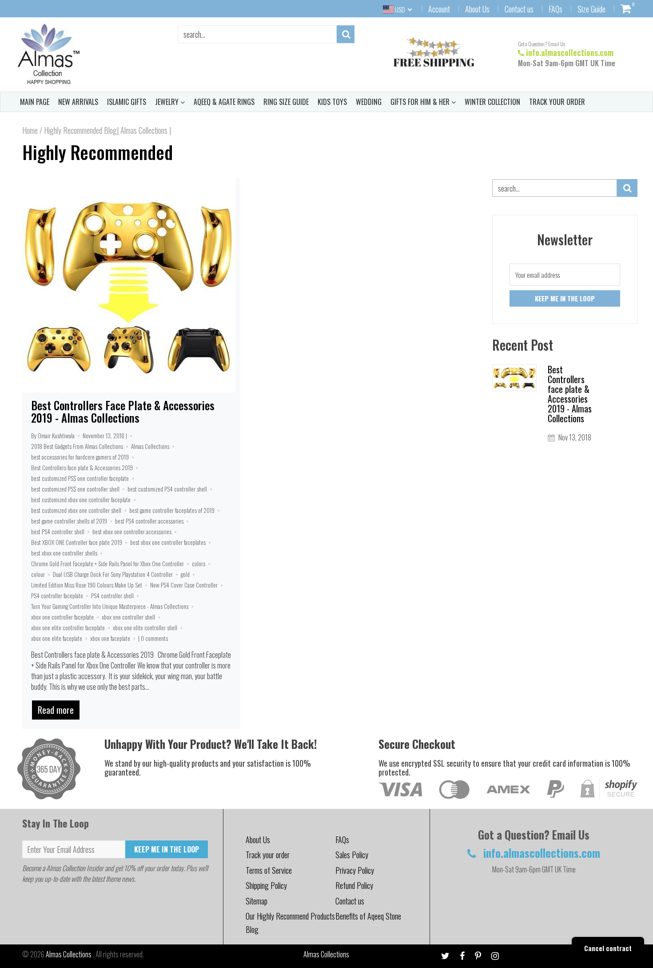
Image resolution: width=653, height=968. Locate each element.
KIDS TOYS (332, 101)
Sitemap (256, 901)
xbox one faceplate (110, 638)
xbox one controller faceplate (62, 616)
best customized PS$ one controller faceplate (80, 478)
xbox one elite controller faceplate (68, 627)
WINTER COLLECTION (492, 101)
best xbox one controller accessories (131, 531)
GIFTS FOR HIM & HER (420, 101)
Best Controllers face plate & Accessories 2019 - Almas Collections (123, 411)
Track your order (268, 854)
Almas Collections (150, 446)
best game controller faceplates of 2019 (172, 510)
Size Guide (591, 9)
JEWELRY (167, 101)
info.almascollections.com (569, 52)
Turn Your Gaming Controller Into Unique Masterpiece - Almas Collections (109, 606)
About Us (477, 9)
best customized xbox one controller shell (76, 510)
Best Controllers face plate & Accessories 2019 (82, 467)
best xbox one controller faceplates (168, 542)
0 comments (154, 638)
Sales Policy (351, 854)
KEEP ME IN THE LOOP (166, 849)
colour (38, 574)
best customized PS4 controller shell (167, 488)
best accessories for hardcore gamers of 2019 (80, 456)
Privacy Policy (354, 870)
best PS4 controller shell (57, 531)
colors (198, 563)
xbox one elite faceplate (56, 638)
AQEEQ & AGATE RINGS (224, 101)
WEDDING (369, 101)
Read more (56, 709)
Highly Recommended (97, 152)
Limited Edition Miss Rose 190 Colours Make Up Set (86, 584)
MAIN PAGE (34, 101)
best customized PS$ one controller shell (75, 488)
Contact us (519, 9)
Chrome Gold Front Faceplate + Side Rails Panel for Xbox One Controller (107, 563)
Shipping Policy (266, 885)
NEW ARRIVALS (78, 101)
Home (30, 130)
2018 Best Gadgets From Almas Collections (77, 446)
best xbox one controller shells (64, 552)
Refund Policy (354, 885)
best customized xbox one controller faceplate (81, 499)
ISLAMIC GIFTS (126, 101)
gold (185, 574)
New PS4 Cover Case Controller (184, 584)
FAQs (555, 9)
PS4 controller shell (112, 595)
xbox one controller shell (128, 616)
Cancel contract (608, 948)
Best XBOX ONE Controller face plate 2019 (76, 542)
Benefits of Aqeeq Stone (368, 916)
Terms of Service (269, 870)
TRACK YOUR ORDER (557, 101)
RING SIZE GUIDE (286, 101)
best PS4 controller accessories (149, 520)
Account (439, 9)
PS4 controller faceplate (57, 595)
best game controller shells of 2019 (69, 520)
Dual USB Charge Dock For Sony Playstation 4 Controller (113, 574)
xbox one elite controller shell (145, 627)
